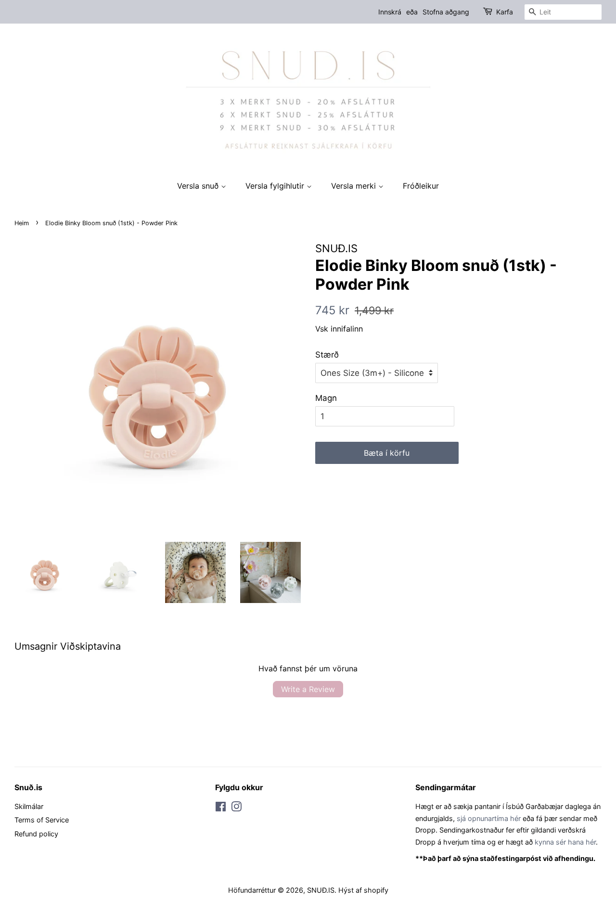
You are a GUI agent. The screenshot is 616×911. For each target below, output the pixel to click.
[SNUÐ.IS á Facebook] (220, 808)
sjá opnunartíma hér (489, 818)
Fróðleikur (421, 186)
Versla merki (354, 186)
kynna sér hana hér (565, 842)
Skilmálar (28, 806)
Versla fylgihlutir (276, 186)
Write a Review (308, 689)
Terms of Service (41, 820)
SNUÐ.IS (320, 890)
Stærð (327, 354)
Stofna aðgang (446, 12)
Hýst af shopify (363, 890)
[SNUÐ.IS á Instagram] (236, 808)
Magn (326, 398)
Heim (21, 223)
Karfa (504, 12)
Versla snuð (199, 186)
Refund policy (36, 834)
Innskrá (389, 12)
